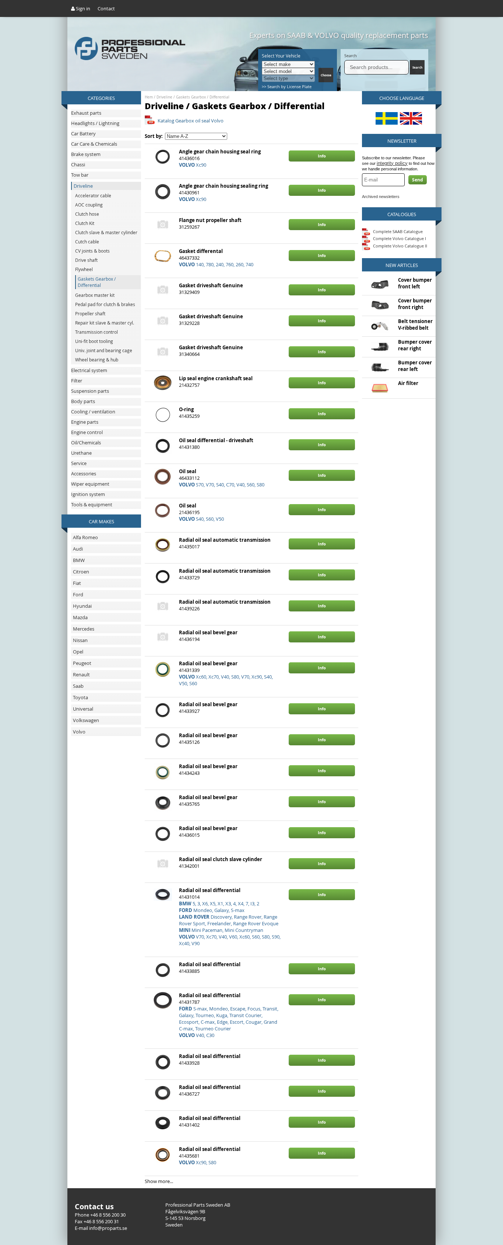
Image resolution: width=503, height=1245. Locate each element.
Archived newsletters (381, 196)
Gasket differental (201, 251)
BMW (79, 560)
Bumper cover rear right (415, 345)
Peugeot (82, 663)
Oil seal (187, 471)
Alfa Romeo (85, 537)
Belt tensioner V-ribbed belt (415, 324)
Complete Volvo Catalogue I (399, 238)
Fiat (77, 583)
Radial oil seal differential (209, 890)
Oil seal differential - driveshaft (216, 440)
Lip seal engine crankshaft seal (216, 378)
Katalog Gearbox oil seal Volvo (191, 120)
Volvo (79, 731)
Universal (83, 708)
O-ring (186, 409)
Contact (106, 8)
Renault (81, 674)
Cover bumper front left (415, 283)
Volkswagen (86, 720)
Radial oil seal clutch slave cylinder (220, 859)
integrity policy (392, 163)
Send (417, 180)
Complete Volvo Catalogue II (399, 246)
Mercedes (83, 628)
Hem (149, 97)
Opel (78, 651)
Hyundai (82, 606)
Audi (78, 548)
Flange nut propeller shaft (210, 220)
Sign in (82, 8)
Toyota (80, 697)
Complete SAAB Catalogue (398, 231)
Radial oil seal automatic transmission (225, 540)
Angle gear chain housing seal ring (220, 151)
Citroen (81, 571)
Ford (78, 594)
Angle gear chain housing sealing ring (223, 186)
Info (322, 156)
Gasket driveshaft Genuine (211, 285)
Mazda (80, 617)
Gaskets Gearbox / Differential (202, 97)
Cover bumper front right (415, 304)
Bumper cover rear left (415, 365)
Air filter (408, 383)
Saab (78, 686)
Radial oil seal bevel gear (208, 632)
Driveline (164, 97)
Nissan (80, 640)
